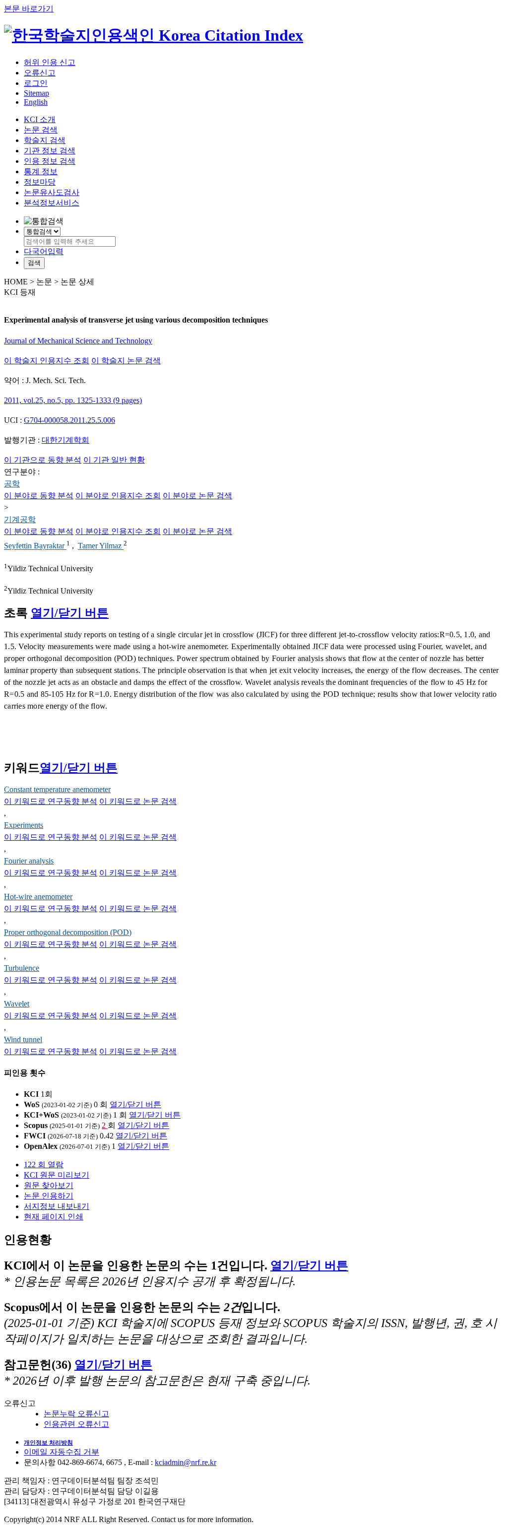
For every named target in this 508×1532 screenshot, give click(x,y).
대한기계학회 (65, 440)
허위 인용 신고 (49, 62)
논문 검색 (41, 130)
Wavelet (16, 1003)
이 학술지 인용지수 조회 (46, 360)
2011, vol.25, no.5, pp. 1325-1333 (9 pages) (73, 400)
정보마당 (40, 182)
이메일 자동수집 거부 (61, 1452)
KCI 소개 (40, 119)
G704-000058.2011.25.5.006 (69, 420)
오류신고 (40, 72)
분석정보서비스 (51, 203)
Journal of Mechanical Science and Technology (78, 340)
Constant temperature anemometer (57, 789)
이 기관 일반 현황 (114, 460)
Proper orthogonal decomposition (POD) (67, 932)
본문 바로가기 (29, 8)
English (36, 102)
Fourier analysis (29, 861)
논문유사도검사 (51, 192)
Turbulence (21, 968)
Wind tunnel (23, 1039)
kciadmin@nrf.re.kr (185, 1462)
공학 (12, 483)
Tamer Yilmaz (101, 546)
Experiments (23, 825)
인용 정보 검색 (49, 161)
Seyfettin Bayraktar (35, 546)
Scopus (36, 1125)
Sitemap (36, 93)
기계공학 (20, 519)
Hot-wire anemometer (38, 896)
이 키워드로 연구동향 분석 (50, 801)
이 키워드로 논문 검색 (138, 801)
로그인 (36, 83)
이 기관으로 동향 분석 (42, 460)
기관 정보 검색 (49, 150)
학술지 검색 (44, 140)
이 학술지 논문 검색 (126, 360)
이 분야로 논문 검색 (197, 495)
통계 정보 (41, 171)
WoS (32, 1104)
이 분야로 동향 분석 (38, 495)
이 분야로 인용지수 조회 (118, 495)
